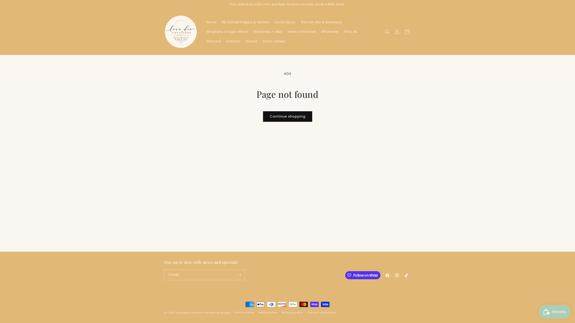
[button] (387, 32)
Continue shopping (287, 116)
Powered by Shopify (217, 312)
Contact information (321, 312)
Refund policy (268, 312)
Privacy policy (244, 312)
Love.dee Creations (189, 312)
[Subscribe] (240, 275)
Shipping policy (292, 312)
